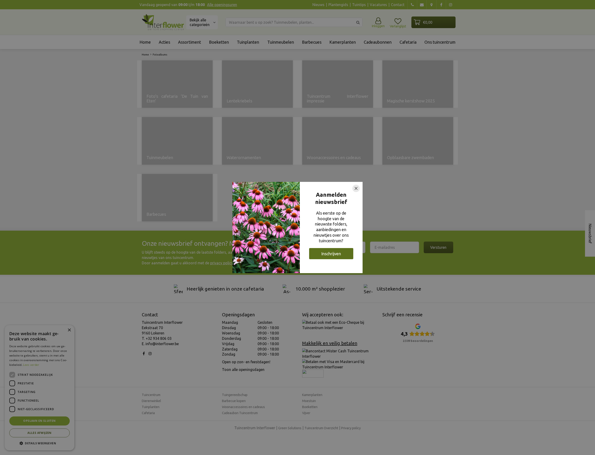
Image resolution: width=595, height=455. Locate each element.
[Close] (356, 188)
